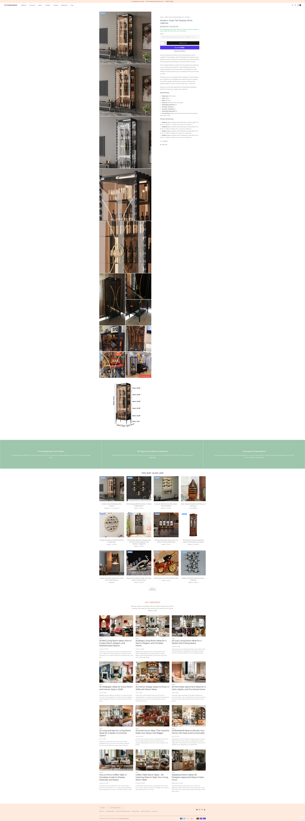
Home (161, 17)
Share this (164, 144)
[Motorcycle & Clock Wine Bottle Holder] (166, 562)
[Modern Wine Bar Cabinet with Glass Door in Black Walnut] (111, 562)
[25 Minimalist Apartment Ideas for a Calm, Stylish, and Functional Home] (189, 672)
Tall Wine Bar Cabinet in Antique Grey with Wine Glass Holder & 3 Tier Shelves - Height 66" (139, 542)
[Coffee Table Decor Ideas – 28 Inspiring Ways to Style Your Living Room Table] (152, 760)
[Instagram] (199, 809)
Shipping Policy (110, 811)
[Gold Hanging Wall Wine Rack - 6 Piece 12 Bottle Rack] (139, 488)
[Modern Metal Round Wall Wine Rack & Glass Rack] (111, 524)
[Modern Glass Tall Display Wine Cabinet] (111, 488)
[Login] (292, 5)
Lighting (23, 5)
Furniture (32, 5)
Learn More (152, 457)
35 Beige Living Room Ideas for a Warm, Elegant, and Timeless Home (151, 643)
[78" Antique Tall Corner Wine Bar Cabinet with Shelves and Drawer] (193, 524)
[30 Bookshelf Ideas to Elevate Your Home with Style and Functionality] (189, 715)
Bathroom (64, 5)
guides (101, 772)
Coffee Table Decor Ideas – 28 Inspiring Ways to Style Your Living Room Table (152, 777)
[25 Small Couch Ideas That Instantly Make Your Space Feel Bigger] (152, 715)
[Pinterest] (202, 809)
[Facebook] (197, 809)
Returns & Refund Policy (123, 811)
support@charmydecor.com (156, 1)
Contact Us (155, 811)
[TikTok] (204, 809)
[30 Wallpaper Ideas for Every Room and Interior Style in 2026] (116, 672)
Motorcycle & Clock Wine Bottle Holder (166, 578)
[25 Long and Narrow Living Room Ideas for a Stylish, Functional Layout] (116, 715)
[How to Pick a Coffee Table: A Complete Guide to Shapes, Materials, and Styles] (116, 760)
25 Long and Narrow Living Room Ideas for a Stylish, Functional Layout (115, 733)
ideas (100, 638)
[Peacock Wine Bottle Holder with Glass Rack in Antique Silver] (139, 562)
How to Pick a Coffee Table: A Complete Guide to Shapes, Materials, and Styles (113, 777)
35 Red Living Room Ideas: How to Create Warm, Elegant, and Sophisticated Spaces (115, 643)
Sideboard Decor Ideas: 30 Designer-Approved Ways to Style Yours (188, 777)
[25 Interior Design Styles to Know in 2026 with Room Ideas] (152, 672)
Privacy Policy (135, 811)
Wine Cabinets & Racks (175, 17)
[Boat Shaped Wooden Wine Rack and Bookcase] (193, 488)
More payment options (179, 50)
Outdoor (47, 5)
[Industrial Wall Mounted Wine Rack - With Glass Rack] (166, 488)
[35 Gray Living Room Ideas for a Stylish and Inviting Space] (189, 626)
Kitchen (55, 5)
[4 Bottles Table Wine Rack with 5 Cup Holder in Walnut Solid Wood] (166, 524)
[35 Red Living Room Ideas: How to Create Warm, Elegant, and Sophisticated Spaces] (116, 626)
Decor (40, 5)
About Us (101, 811)
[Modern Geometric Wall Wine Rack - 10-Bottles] (193, 562)
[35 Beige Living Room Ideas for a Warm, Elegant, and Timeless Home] (152, 626)
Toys (72, 5)
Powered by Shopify (124, 818)
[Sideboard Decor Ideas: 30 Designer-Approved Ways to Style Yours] (189, 760)
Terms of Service (145, 811)
